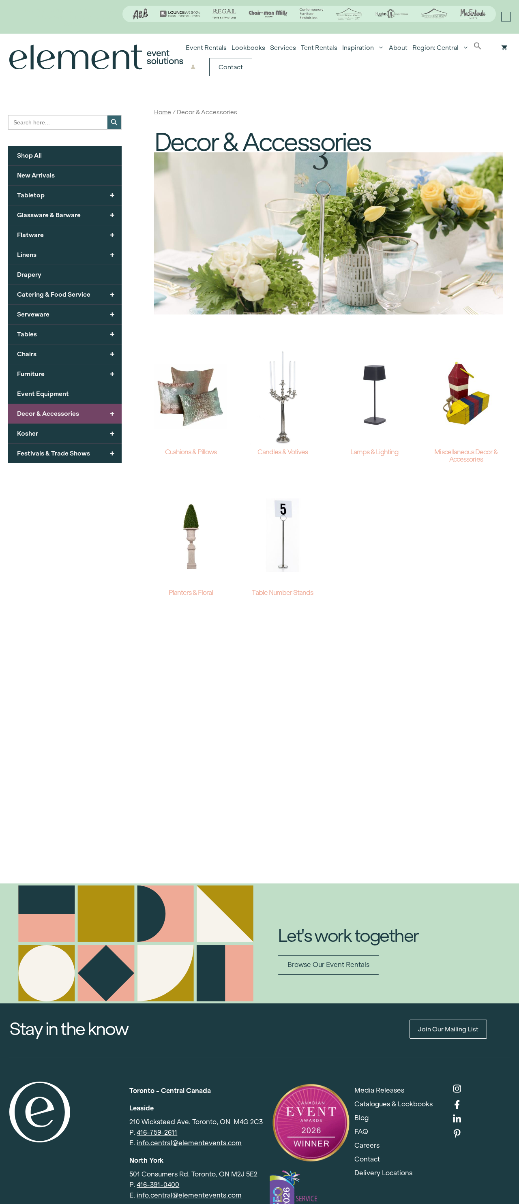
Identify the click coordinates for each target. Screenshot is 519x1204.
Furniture (66, 374)
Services (283, 47)
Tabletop (66, 195)
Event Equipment (43, 393)
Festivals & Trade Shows (66, 453)
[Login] (193, 67)
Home (162, 112)
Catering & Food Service (66, 294)
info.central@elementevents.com (189, 1143)
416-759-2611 (157, 1132)
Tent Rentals (319, 47)
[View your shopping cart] (504, 48)
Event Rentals (206, 47)
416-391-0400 (158, 1185)
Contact (231, 67)
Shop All (29, 155)
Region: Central (435, 47)
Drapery (29, 274)
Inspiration (358, 47)
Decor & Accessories (66, 413)
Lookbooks (248, 47)
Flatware (66, 235)
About (398, 47)
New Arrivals (36, 175)
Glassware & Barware (66, 215)
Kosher (66, 433)
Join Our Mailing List (448, 1029)
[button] (477, 48)
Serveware (66, 314)
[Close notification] (506, 16)
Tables (66, 334)
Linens (66, 254)
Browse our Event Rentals (328, 965)
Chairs (66, 354)
